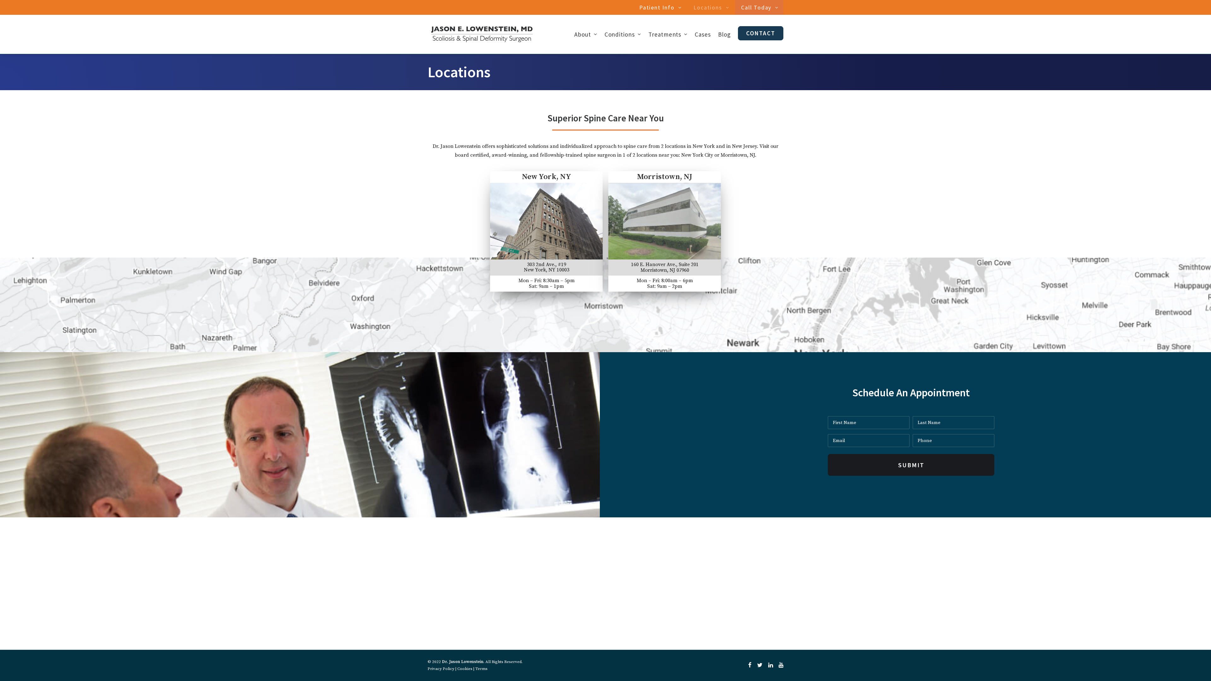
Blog (724, 34)
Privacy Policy (441, 668)
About (582, 34)
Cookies (464, 668)
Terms (481, 668)
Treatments (665, 34)
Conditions (620, 34)
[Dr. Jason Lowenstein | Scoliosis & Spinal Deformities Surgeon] (482, 34)
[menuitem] (661, 7)
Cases (703, 34)
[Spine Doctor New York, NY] (543, 231)
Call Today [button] (756, 7)
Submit (911, 465)
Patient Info (657, 7)
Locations (707, 7)
